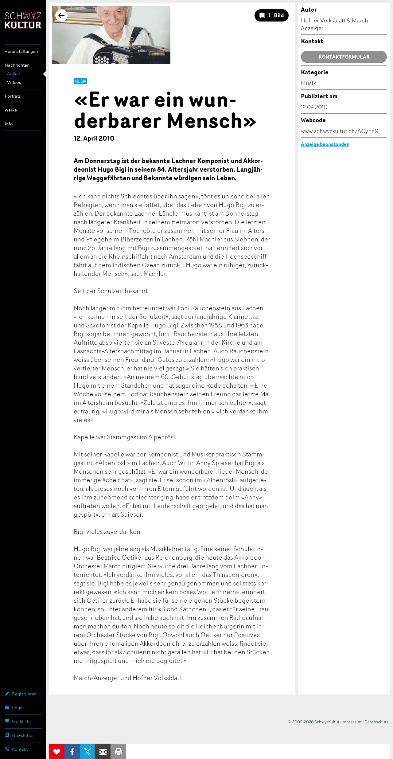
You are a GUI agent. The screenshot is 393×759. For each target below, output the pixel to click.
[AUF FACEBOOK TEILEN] (72, 751)
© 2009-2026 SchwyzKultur (314, 722)
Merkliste (21, 721)
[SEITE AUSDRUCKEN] (118, 751)
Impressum (352, 722)
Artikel (13, 73)
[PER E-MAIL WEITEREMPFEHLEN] (103, 751)
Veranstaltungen (21, 51)
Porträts (13, 96)
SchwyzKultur (23, 20)
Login (18, 707)
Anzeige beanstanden (325, 144)
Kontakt (20, 749)
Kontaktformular (344, 57)
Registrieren (24, 694)
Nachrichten (17, 65)
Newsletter (23, 735)
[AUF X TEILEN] (87, 751)
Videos (14, 82)
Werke (11, 110)
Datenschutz (376, 722)
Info (9, 123)
